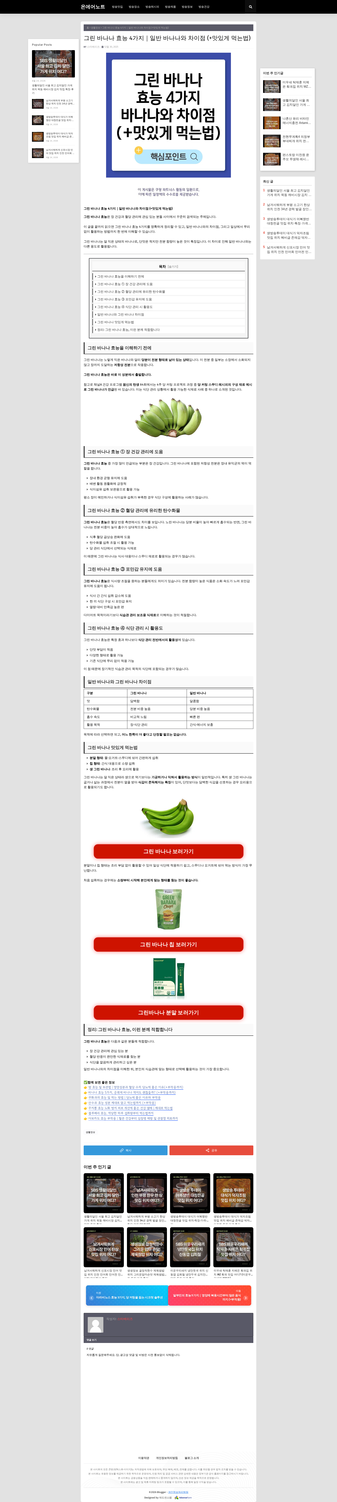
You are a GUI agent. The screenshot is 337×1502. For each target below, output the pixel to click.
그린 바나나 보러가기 (168, 851)
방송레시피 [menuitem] (152, 6)
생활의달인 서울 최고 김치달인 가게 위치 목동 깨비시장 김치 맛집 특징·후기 (53, 89)
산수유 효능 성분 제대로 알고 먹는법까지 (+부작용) (122, 1102)
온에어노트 (93, 7)
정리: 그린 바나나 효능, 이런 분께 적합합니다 (128, 330)
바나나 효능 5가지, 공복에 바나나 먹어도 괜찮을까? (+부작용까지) (132, 1092)
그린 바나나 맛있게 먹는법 (115, 322)
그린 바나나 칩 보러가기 (168, 944)
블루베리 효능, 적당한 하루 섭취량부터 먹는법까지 (120, 1113)
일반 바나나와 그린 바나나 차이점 (120, 314)
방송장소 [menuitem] (134, 6)
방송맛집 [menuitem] (117, 6)
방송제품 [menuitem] (170, 6)
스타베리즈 (93, 46)
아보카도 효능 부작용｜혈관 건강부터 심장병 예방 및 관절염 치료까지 (133, 1118)
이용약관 (143, 1458)
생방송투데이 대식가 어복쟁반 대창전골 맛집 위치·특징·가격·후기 (60, 120)
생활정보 (95, 27)
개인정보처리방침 (167, 1458)
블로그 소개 (192, 1458)
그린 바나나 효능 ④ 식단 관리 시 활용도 (125, 307)
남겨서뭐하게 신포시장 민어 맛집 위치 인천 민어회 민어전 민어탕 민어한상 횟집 (60, 153)
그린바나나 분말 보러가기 (168, 1012)
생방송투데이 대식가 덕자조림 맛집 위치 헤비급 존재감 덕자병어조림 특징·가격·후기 (60, 138)
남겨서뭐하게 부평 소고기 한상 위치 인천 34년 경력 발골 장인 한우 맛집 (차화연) (59, 105)
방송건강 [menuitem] (204, 6)
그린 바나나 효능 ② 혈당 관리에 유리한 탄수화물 (131, 291)
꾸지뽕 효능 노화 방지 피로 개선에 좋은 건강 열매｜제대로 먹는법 (130, 1108)
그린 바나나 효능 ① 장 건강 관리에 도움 (125, 284)
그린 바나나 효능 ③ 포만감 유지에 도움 (124, 299)
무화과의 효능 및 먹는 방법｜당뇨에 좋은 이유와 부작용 (124, 1097)
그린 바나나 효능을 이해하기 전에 (120, 276)
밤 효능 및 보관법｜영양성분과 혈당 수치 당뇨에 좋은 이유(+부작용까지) (135, 1087)
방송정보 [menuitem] (187, 6)
